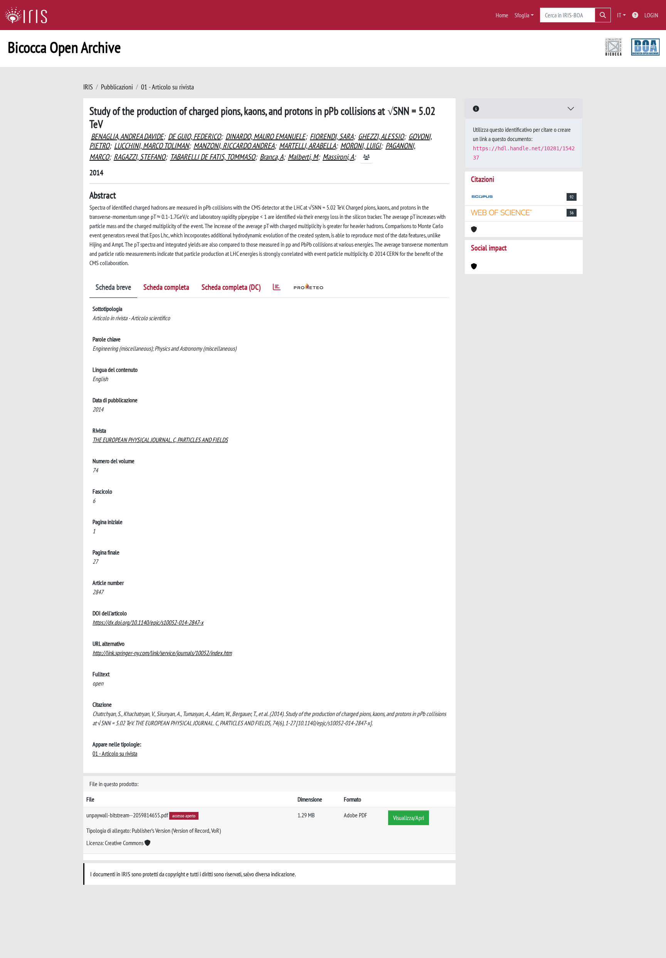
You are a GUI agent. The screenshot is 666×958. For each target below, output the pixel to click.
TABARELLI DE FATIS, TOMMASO (212, 157)
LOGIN (651, 15)
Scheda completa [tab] (166, 287)
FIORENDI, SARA (331, 136)
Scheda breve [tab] (113, 287)
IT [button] (619, 15)
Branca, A (271, 157)
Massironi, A (338, 157)
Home (502, 15)
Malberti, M (303, 157)
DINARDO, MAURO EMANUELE (265, 136)
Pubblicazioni (117, 86)
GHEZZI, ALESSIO (381, 136)
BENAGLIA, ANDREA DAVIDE (127, 136)
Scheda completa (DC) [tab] (231, 287)
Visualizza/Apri (408, 818)
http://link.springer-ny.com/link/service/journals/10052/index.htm (162, 653)
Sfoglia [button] (522, 15)
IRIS (88, 86)
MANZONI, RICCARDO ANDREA (233, 146)
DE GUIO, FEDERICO (194, 136)
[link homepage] (29, 15)
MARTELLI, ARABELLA (307, 146)
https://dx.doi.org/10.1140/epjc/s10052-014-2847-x (148, 622)
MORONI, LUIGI (360, 146)
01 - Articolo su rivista (167, 86)
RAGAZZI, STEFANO (139, 157)
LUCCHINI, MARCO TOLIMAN (151, 146)
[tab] (277, 288)
